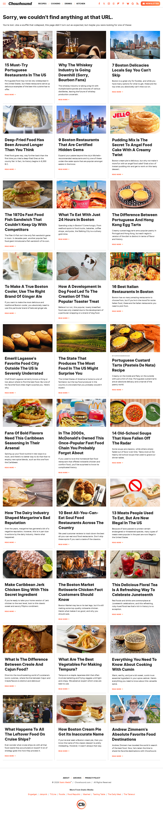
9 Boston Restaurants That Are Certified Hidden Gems (78, 144)
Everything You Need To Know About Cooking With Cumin (134, 664)
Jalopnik (43, 794)
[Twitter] (104, 4)
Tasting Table (99, 794)
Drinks (68, 3)
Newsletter (152, 3)
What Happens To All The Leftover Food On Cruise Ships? (25, 734)
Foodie (62, 794)
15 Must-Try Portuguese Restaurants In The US (25, 70)
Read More (9, 94)
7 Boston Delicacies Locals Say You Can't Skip (131, 70)
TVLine (53, 794)
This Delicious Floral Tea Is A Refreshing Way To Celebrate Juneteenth (135, 589)
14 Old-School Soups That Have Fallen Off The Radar (131, 438)
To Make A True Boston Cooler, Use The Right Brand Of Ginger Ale (26, 291)
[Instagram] (108, 4)
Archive (77, 778)
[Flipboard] (118, 4)
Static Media (65, 782)
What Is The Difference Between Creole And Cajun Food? (26, 664)
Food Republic (74, 794)
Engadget (32, 794)
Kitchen (80, 3)
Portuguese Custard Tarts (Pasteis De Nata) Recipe (134, 365)
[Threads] (113, 4)
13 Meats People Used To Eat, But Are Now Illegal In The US (132, 518)
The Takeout (129, 794)
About (66, 778)
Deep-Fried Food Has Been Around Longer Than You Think (24, 144)
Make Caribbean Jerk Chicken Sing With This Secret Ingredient (26, 589)
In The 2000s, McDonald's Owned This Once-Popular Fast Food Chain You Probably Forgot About (81, 443)
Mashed (86, 794)
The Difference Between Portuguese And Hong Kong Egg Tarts (134, 219)
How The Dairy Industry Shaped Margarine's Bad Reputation (27, 517)
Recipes (42, 3)
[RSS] (137, 4)
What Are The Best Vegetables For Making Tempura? (80, 664)
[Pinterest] (123, 4)
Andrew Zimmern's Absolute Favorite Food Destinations (134, 734)
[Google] (132, 4)
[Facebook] (99, 4)
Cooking (55, 3)
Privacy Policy (92, 778)
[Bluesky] (127, 4)
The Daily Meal (114, 794)
